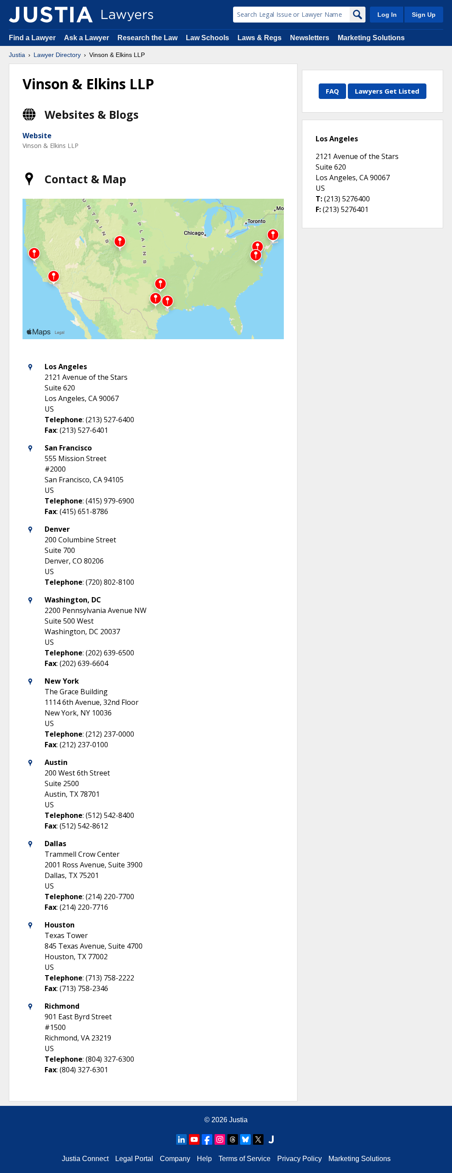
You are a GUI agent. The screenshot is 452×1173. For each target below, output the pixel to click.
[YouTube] (194, 1139)
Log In (387, 14)
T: (319, 199)
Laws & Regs (259, 38)
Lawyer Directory (57, 54)
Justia (17, 54)
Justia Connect (85, 1158)
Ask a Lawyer (87, 38)
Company (175, 1158)
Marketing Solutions (371, 38)
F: (318, 209)
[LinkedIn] (181, 1139)
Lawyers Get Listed (387, 91)
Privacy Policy (299, 1158)
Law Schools (207, 38)
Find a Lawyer (32, 38)
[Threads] (232, 1139)
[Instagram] (220, 1139)
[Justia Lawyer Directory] (51, 15)
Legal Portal (134, 1158)
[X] (258, 1139)
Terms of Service (244, 1158)
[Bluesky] (245, 1139)
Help (204, 1158)
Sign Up (424, 14)
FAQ (332, 91)
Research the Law (147, 38)
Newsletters (309, 38)
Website (37, 135)
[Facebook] (207, 1139)
